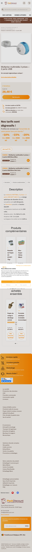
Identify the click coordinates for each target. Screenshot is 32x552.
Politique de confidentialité (23, 265)
